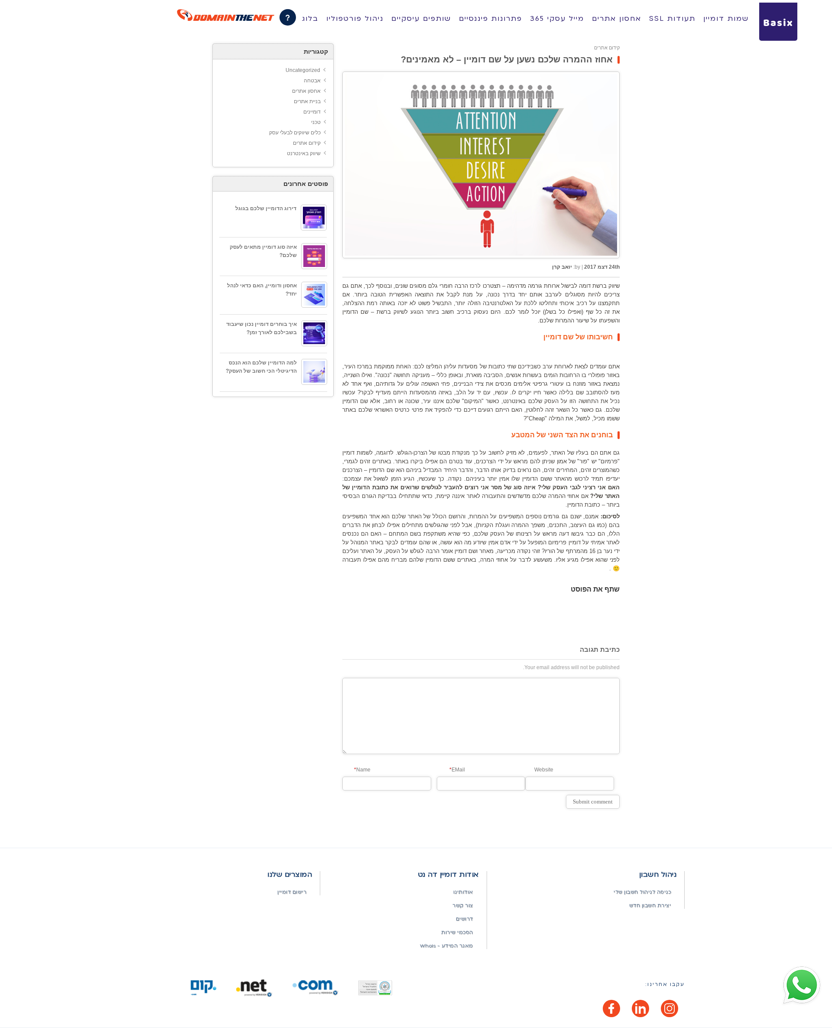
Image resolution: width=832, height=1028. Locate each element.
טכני (316, 122)
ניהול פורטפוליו (355, 18)
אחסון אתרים (616, 18)
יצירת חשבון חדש (650, 905)
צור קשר (462, 905)
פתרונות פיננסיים (490, 18)
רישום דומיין (291, 892)
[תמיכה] (288, 17)
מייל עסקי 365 (557, 18)
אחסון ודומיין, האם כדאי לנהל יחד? (262, 290)
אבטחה (312, 81)
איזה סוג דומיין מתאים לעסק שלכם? (263, 251)
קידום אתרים (607, 47)
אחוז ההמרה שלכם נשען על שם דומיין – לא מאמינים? (507, 59)
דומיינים (312, 112)
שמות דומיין (726, 18)
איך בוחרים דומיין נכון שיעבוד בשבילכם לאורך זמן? (261, 328)
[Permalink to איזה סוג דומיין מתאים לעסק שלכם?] (314, 256)
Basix (778, 23)
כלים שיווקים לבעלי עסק (295, 133)
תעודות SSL (672, 18)
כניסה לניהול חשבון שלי (642, 892)
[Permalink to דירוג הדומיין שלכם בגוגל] (314, 218)
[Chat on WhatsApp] (801, 985)
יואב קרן (562, 267)
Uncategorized (303, 70)
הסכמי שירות (457, 932)
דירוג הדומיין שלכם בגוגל (265, 208)
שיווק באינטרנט (304, 153)
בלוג (310, 18)
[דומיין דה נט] (225, 15)
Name (362, 770)
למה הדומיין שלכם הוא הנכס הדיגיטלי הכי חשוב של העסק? (261, 367)
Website (543, 770)
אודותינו (463, 892)
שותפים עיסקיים (421, 18)
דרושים (464, 919)
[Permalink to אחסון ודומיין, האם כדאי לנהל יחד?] (314, 295)
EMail (457, 770)
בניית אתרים (307, 101)
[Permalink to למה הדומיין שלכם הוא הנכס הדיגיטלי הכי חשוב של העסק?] (314, 372)
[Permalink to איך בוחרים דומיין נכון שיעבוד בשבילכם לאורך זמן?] (314, 333)
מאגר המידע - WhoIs (446, 946)
